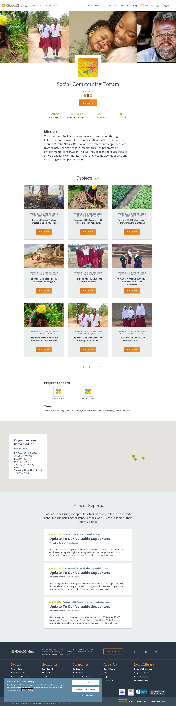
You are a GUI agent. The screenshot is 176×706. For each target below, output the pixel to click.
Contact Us (108, 681)
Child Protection (46, 275)
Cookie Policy (27, 690)
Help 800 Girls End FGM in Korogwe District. (132, 339)
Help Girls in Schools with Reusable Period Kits (84, 534)
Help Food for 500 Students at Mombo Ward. (88, 280)
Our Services (78, 669)
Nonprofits (100, 5)
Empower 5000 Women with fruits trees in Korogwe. (88, 221)
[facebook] (134, 651)
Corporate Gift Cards (82, 677)
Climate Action (46, 216)
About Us (110, 664)
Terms (146, 701)
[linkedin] (156, 651)
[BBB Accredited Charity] (143, 692)
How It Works (109, 669)
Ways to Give (16, 669)
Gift (149, 5)
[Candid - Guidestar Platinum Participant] (132, 692)
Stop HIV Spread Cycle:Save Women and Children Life (44, 339)
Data (163, 701)
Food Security (90, 275)
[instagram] (145, 651)
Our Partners (78, 673)
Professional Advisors (20, 677)
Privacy (131, 701)
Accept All (86, 683)
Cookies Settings (86, 695)
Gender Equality (90, 216)
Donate (43, 5)
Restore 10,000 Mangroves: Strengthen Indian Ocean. (132, 221)
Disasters (125, 5)
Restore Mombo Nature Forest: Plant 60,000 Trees (44, 221)
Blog (135, 5)
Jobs (105, 673)
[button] (143, 458)
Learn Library (144, 664)
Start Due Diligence (50, 669)
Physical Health (46, 334)
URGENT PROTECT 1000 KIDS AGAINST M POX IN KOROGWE (132, 281)
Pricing (153, 701)
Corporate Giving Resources (146, 673)
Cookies (139, 701)
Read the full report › (106, 555)
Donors (16, 664)
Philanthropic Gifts (19, 673)
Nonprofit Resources (143, 669)
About (89, 5)
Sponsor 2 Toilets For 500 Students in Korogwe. (44, 280)
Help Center (113, 651)
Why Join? (46, 673)
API (158, 701)
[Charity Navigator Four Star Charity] (123, 692)
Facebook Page (20, 448)
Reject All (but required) (86, 689)
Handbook (46, 677)
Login (166, 5)
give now (44, 232)
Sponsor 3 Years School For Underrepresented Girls (88, 339)
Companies (113, 5)
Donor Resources (141, 677)
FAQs (105, 677)
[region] (53, 690)
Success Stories (141, 681)
